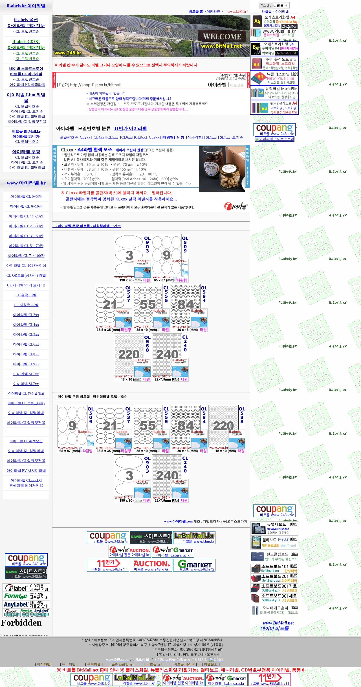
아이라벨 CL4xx (26, 325)
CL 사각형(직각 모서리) (26, 285)
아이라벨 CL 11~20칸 (26, 216)
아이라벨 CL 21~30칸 (26, 226)
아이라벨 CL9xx (26, 364)
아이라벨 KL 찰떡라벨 (26, 413)
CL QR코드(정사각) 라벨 (26, 275)
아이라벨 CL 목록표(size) (26, 403)
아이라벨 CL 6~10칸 (26, 206)
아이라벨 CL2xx (26, 315)
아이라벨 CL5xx (26, 334)
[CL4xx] (99, 137)
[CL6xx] (126, 137)
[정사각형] (194, 137)
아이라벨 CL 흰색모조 (26, 441)
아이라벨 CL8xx (26, 354)
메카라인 (213, 12)
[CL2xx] (85, 137)
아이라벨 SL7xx (26, 384)
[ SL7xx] (224, 137)
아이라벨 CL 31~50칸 (26, 236)
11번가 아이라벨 (130, 128)
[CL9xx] (154, 137)
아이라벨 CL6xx (26, 344)
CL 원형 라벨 (26, 295)
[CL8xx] (140, 137)
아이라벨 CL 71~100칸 (26, 256)
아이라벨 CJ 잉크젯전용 (26, 423)
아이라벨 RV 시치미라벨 (26, 470)
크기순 (237, 137)
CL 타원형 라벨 (26, 305)
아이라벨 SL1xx (26, 374)
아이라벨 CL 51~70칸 (26, 246)
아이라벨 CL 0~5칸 (26, 196)
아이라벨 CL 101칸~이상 (26, 265)
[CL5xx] (112, 137)
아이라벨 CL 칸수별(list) (26, 393)
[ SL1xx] (210, 137)
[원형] (180, 137)
